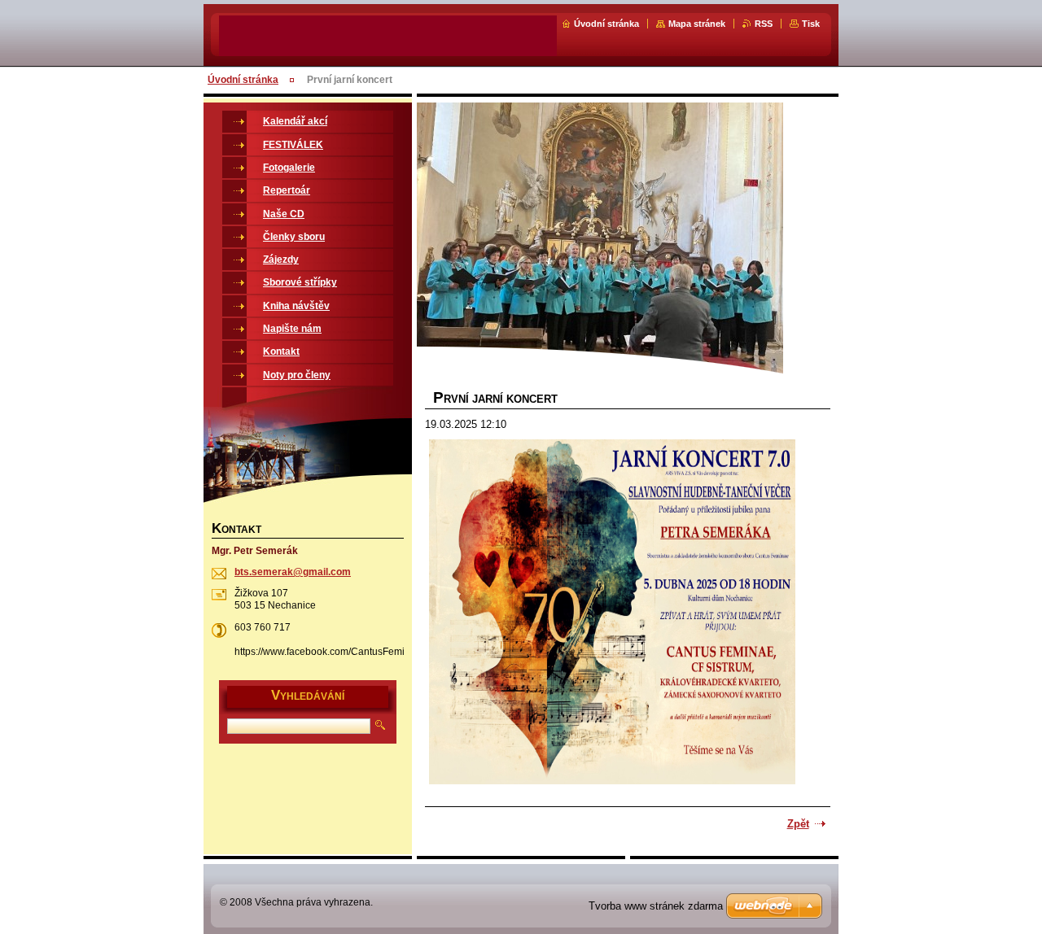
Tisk (811, 23)
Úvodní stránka (606, 23)
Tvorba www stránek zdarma (656, 906)
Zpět (798, 824)
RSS (764, 23)
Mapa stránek (696, 23)
